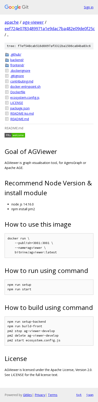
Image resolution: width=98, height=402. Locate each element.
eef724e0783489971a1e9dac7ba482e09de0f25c (50, 28)
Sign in (88, 7)
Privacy (40, 395)
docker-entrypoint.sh (25, 86)
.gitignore (17, 76)
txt (79, 395)
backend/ (17, 60)
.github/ (15, 54)
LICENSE (16, 103)
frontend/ (17, 65)
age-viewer (33, 22)
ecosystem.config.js (24, 97)
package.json (20, 108)
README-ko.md (22, 113)
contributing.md (21, 81)
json (89, 395)
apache (12, 22)
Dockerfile (17, 92)
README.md (19, 119)
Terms (52, 395)
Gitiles (27, 395)
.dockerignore (20, 70)
